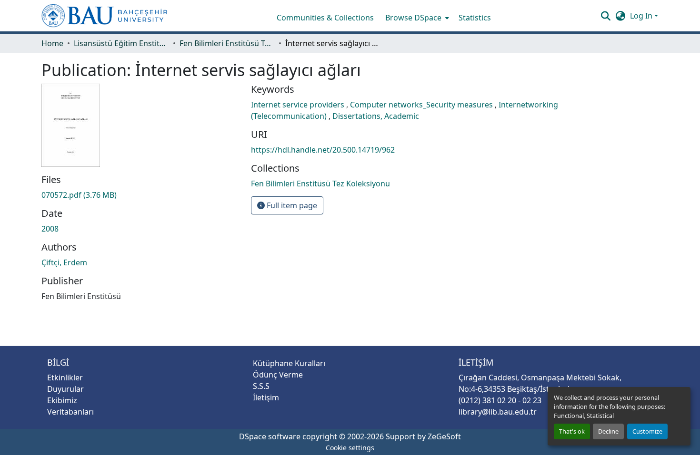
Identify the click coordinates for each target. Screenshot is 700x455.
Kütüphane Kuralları (289, 363)
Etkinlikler (65, 377)
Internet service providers (298, 104)
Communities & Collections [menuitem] (325, 17)
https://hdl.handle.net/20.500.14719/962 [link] (323, 150)
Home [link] (52, 43)
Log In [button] (642, 15)
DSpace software (269, 436)
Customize (647, 431)
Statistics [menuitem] (475, 17)
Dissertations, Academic (375, 116)
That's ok (572, 431)
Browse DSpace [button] (413, 17)
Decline (608, 431)
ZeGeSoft (444, 436)
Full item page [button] (291, 205)
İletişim (266, 397)
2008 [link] (50, 228)
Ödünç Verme (278, 374)
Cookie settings (350, 447)
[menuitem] (416, 17)
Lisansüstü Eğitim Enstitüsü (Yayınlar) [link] (121, 43)
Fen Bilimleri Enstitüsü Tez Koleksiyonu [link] (227, 43)
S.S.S (261, 386)
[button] (104, 16)
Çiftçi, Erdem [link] (64, 262)
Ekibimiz (62, 400)
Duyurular (65, 389)
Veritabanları (70, 412)
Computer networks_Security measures (422, 104)
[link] (140, 195)
